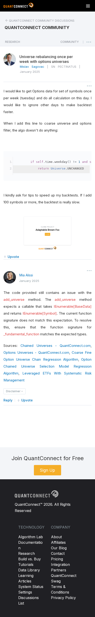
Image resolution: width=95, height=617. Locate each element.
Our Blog (59, 548)
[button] (69, 43)
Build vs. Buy (29, 559)
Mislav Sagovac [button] (32, 66)
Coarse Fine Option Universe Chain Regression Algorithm (47, 356)
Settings (25, 592)
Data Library (29, 570)
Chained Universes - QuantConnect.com (56, 345)
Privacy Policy (63, 597)
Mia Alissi (26, 275)
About (56, 537)
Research (26, 553)
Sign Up (47, 470)
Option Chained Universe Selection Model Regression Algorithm (47, 366)
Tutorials (25, 564)
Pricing (57, 559)
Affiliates (58, 542)
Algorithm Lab (30, 537)
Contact (58, 553)
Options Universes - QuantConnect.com (36, 352)
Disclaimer (13, 391)
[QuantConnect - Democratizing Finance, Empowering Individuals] (18, 6)
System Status (30, 586)
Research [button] (12, 42)
